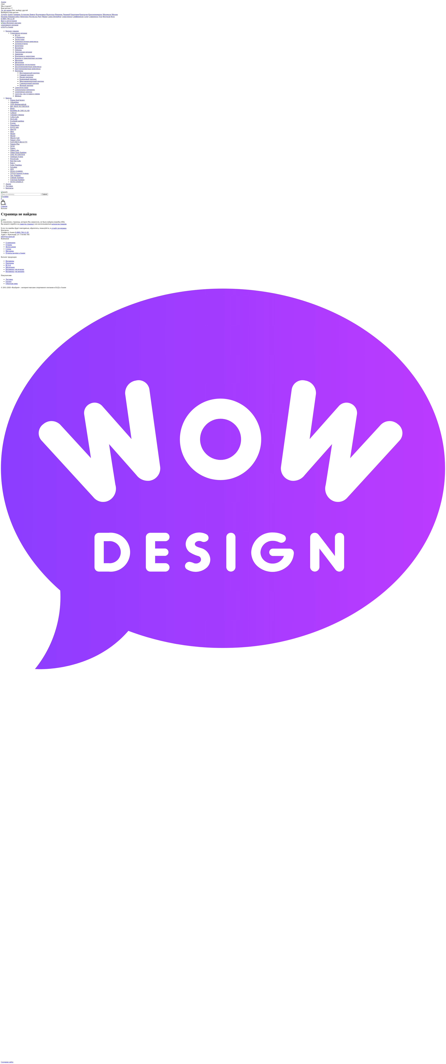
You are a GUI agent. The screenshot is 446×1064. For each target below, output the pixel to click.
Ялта (113, 17)
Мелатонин (10, 267)
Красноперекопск (95, 14)
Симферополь (78, 17)
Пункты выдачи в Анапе (15, 253)
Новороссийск (14, 17)
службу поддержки (58, 228)
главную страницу (27, 224)
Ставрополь (93, 17)
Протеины (10, 263)
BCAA (8, 265)
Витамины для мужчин (15, 269)
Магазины (10, 251)
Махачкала (107, 14)
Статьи (8, 249)
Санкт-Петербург (54, 17)
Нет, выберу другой (20, 10)
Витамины (10, 261)
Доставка (9, 279)
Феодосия (106, 17)
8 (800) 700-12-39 (7, 19)
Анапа (10, 14)
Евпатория (75, 14)
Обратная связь (12, 284)
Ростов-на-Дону (35, 17)
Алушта (4, 14)
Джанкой (66, 14)
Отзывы (9, 245)
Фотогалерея (11, 247)
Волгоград (50, 14)
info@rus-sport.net (8, 237)
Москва (115, 14)
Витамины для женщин (15, 271)
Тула (100, 17)
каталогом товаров (59, 224)
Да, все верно (6, 10)
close (3, 4)
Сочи (86, 17)
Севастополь (67, 17)
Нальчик (4, 17)
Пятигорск (24, 17)
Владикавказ (41, 14)
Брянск (32, 14)
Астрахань (25, 14)
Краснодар (83, 14)
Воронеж (58, 14)
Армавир (16, 14)
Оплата (8, 281)
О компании (10, 243)
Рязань (44, 17)
